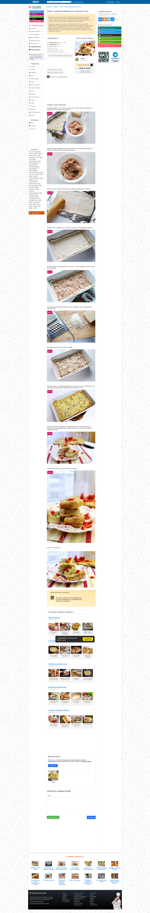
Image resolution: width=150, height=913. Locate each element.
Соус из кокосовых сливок (101, 880)
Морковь (41, 178)
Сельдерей (31, 191)
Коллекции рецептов (79, 898)
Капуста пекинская (33, 170)
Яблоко (35, 207)
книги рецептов (62, 76)
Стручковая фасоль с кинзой (75, 868)
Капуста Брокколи (33, 164)
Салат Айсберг (35, 187)
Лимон (30, 176)
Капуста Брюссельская (34, 166)
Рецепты (49, 6)
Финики (30, 206)
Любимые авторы (37, 16)
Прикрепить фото (53, 817)
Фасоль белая (36, 202)
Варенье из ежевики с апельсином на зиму (88, 882)
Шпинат (31, 207)
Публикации (77, 901)
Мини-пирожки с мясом (35, 868)
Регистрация (110, 2)
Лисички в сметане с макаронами (101, 868)
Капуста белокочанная (34, 163)
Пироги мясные (54, 617)
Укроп (40, 200)
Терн (40, 198)
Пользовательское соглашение (37, 901)
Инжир (39, 161)
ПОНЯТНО (87, 639)
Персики (38, 183)
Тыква (36, 200)
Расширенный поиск (78, 2)
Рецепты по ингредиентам (80, 896)
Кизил (33, 174)
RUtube (91, 901)
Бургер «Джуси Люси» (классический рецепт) (35, 882)
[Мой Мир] (112, 19)
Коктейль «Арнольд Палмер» (114, 868)
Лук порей (35, 176)
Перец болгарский (33, 181)
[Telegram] (108, 19)
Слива (40, 193)
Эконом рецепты (36, 46)
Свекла (37, 189)
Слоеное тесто (53, 42)
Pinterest (92, 895)
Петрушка (31, 185)
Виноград (40, 153)
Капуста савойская (33, 172)
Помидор (36, 185)
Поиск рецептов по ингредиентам (37, 213)
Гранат (38, 155)
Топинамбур (32, 200)
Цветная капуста (37, 206)
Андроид (32, 58)
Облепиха (31, 179)
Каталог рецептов (78, 895)
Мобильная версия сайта (39, 893)
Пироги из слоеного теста (57, 664)
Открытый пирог (54, 641)
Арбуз (33, 151)
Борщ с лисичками (75, 880)
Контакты (65, 898)
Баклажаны (38, 151)
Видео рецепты (35, 49)
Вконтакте (92, 903)
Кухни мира (76, 900)
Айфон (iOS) (38, 57)
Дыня (30, 159)
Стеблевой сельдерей (34, 196)
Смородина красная (33, 194)
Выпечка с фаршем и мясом (58, 710)
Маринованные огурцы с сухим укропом (114, 881)
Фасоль (30, 202)
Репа (30, 187)
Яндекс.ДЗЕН (93, 896)
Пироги (56, 6)
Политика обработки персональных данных (39, 903)
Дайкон (41, 157)
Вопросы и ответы (78, 903)
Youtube (92, 900)
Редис (40, 185)
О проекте (65, 895)
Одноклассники (93, 904)
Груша (37, 157)
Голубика (31, 155)
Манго (37, 178)
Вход (118, 2)
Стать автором (66, 901)
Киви (30, 174)
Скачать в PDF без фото (107, 42)
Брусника (31, 153)
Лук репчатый (32, 178)
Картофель (40, 172)
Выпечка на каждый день (57, 687)
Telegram (92, 898)
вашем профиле (86, 761)
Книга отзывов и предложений (36, 7)
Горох (35, 155)
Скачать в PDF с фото (107, 38)
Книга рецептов (36, 11)
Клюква (37, 174)
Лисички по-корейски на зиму (88, 868)
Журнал (34, 18)
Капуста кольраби (33, 168)
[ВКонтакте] (100, 19)
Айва (30, 151)
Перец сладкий (32, 183)
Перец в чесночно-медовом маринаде (61, 868)
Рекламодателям (66, 900)
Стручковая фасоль (33, 198)
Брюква (35, 153)
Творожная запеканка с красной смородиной (61, 882)
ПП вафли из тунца (48, 880)
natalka (82, 58)
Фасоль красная (32, 204)
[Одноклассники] (104, 19)
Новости (64, 896)
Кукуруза (41, 174)
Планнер (34, 14)
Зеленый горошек (33, 161)
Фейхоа (38, 204)
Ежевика (34, 159)
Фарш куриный (53, 44)
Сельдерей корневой (34, 193)
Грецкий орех (32, 157)
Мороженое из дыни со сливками (48, 868)
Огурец (35, 179)
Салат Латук (32, 189)
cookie (64, 640)
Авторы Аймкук (36, 21)
